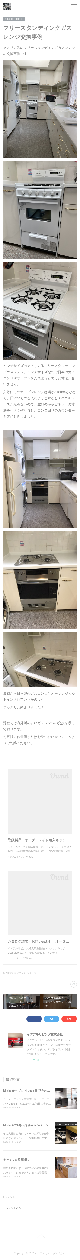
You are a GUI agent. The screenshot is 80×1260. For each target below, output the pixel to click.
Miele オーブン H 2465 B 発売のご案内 (29, 1090)
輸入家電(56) (9, 972)
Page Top (40, 1236)
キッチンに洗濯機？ (16, 1159)
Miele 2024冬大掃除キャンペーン (25, 1125)
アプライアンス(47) (26, 972)
